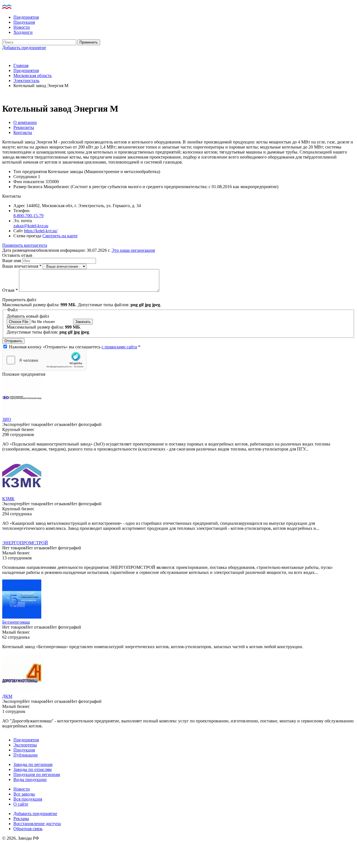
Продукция (24, 22)
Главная (20, 65)
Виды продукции (30, 779)
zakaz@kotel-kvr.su (30, 225)
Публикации (25, 755)
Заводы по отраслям (32, 769)
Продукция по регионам (36, 774)
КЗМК (8, 498)
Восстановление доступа (37, 823)
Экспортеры (25, 745)
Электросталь (26, 80)
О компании (25, 122)
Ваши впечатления (22, 266)
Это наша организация (133, 250)
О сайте (20, 804)
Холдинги (23, 32)
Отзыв (10, 290)
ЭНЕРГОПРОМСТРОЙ (25, 542)
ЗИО (6, 419)
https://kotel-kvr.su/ (40, 230)
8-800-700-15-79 (28, 215)
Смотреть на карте (60, 235)
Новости (21, 27)
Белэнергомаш (16, 622)
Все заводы (24, 794)
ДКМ (7, 696)
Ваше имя (12, 260)
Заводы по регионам (32, 764)
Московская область (32, 75)
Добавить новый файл (28, 316)
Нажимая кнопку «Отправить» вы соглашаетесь (74, 346)
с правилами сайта (119, 346)
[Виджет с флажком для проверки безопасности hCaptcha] (44, 360)
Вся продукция (27, 799)
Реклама (21, 818)
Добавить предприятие (24, 47)
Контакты (22, 132)
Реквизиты (23, 127)
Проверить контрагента (24, 245)
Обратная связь (27, 828)
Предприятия (26, 17)
